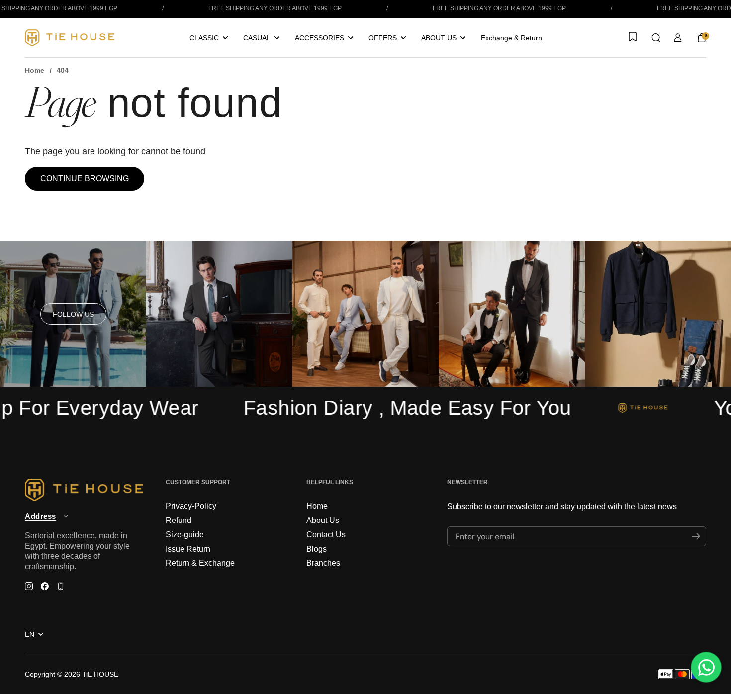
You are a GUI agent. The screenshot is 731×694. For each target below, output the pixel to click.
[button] (655, 37)
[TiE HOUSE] (69, 37)
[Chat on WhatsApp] (706, 667)
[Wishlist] (632, 37)
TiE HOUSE (100, 674)
